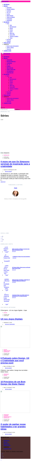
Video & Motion (11, 17)
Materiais (6, 4)
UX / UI (8, 12)
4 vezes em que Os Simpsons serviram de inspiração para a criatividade (15, 163)
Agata (15, 188)
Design (6, 6)
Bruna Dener (8, 171)
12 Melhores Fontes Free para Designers (21, 256)
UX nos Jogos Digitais (12, 319)
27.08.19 (14, 282)
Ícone (11, 31)
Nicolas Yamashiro (10, 324)
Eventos (9, 39)
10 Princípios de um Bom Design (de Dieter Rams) (13, 383)
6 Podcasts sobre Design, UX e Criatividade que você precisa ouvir (15, 360)
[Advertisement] (15, 136)
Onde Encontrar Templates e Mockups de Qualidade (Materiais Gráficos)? (21, 280)
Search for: (3, 107)
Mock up (12, 33)
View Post (3, 181)
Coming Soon (7, 50)
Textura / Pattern (14, 36)
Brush (11, 28)
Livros (8, 14)
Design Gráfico (11, 9)
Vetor (11, 38)
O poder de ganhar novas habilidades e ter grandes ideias (13, 426)
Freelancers (7, 350)
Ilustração (9, 20)
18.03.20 (14, 257)
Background (13, 26)
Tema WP (12, 34)
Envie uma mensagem (13, 46)
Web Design (10, 15)
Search (17, 109)
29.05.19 (14, 297)
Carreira (9, 10)
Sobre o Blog (10, 47)
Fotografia (9, 18)
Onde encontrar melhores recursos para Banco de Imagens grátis (20, 249)
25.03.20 (14, 251)
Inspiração (6, 155)
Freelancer (7, 42)
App (11, 25)
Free (8, 23)
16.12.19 (14, 269)
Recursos (6, 22)
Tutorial (9, 41)
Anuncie (9, 49)
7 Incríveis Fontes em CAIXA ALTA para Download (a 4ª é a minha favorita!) (20, 296)
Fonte (11, 30)
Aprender (9, 7)
